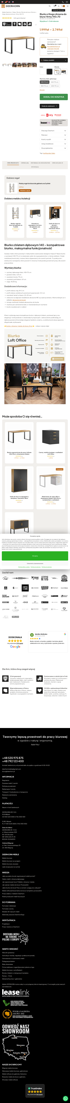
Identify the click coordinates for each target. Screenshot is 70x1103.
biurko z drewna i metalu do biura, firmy (19, 326)
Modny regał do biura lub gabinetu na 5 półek (34, 183)
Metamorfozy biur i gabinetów (12, 979)
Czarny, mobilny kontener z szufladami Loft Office (51, 453)
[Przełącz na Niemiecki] (6, 2)
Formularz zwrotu (8, 909)
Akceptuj (35, 556)
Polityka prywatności (36, 567)
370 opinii (19, 643)
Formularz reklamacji (9, 906)
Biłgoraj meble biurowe (10, 1068)
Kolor (41, 67)
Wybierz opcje (25, 190)
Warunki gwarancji (8, 953)
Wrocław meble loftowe (10, 1080)
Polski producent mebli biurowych (13, 896)
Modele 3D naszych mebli (10, 912)
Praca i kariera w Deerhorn (11, 927)
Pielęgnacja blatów (8, 961)
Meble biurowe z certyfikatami (12, 970)
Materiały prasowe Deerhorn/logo (13, 915)
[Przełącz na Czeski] (13, 2)
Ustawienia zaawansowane (35, 563)
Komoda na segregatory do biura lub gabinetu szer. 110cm (35, 226)
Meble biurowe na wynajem (11, 861)
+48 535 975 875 (53, 49)
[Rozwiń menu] (68, 6)
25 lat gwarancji (15, 676)
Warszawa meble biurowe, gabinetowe (15, 1071)
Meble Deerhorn (7, 12)
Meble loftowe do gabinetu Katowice (14, 1074)
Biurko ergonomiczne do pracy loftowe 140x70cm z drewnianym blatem (19, 453)
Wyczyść (42, 90)
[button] (35, 1091)
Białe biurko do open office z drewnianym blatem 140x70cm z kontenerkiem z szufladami (51, 498)
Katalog (4, 798)
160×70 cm (54, 82)
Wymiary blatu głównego (48, 79)
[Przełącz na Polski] (3, 2)
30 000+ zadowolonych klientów (55, 688)
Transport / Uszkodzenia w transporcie (15, 792)
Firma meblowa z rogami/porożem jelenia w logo (18, 967)
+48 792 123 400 (13, 761)
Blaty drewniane (7, 964)
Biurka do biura (26, 12)
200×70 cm (55, 86)
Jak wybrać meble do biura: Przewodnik (15, 885)
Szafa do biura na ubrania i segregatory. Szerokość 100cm (54, 226)
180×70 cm (44, 86)
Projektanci (6, 924)
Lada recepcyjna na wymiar (11, 867)
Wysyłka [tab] (35, 167)
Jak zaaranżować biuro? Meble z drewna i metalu (18, 882)
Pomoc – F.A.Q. (7, 976)
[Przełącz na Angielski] (10, 2)
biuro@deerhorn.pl (53, 46)
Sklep (14, 12)
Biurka (19, 12)
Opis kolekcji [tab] (57, 163)
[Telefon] (63, 2)
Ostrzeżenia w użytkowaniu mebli (13, 958)
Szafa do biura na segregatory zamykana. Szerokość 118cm (19, 497)
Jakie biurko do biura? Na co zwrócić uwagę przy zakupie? (21, 888)
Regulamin (5, 780)
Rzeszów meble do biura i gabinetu (13, 1077)
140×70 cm (44, 82)
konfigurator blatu (49, 153)
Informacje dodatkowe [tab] (40, 163)
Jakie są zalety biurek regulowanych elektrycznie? (18, 876)
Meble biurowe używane (10, 864)
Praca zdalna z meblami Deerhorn (13, 894)
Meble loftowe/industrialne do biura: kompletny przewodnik (22, 891)
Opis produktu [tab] (13, 163)
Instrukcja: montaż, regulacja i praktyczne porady (18, 955)
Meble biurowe (7, 858)
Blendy (57, 67)
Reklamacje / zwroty (8, 789)
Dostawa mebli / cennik (10, 783)
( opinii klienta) (19, 18)
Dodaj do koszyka (53, 97)
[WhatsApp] (65, 1098)
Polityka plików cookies (24, 567)
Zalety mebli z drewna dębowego (13, 879)
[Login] (59, 6)
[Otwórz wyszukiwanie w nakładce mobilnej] (50, 6)
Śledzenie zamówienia (9, 795)
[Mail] (67, 2)
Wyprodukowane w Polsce (19, 688)
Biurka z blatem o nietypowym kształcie (15, 973)
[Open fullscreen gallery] (35, 60)
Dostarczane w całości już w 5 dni (55, 676)
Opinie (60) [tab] (25, 163)
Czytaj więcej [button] (34, 650)
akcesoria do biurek (19, 300)
